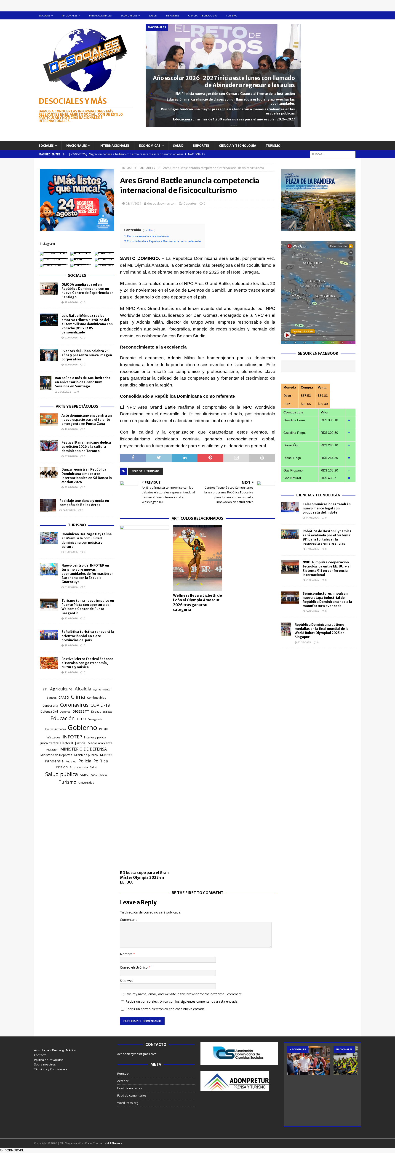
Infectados (54, 737)
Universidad (86, 783)
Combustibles (96, 697)
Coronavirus (74, 704)
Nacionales (69, 15)
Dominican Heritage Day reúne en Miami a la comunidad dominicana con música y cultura (86, 540)
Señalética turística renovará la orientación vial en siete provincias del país (87, 636)
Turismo (231, 15)
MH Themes (114, 1143)
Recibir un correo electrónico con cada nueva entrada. (165, 1009)
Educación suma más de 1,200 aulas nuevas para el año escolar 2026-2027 (234, 119)
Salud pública (61, 774)
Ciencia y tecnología (202, 15)
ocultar (149, 230)
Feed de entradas (129, 1088)
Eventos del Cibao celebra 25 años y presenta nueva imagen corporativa (86, 355)
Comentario (129, 919)
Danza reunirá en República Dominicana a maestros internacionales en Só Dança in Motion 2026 (86, 475)
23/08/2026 (71, 552)
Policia (84, 761)
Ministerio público (86, 755)
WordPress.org (127, 1103)
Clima (78, 696)
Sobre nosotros (45, 1064)
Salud (153, 15)
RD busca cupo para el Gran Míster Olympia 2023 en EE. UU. (144, 877)
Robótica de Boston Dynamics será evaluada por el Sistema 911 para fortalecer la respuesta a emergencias (327, 537)
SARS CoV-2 (89, 775)
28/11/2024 (133, 203)
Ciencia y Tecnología (318, 495)
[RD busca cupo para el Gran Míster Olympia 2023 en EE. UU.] (144, 696)
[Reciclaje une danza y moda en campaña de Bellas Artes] (48, 505)
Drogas (96, 712)
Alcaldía (83, 688)
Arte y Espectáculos (77, 406)
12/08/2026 (71, 429)
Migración (52, 749)
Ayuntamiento (101, 689)
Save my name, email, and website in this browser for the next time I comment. (183, 994)
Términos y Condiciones (50, 1069)
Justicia (80, 743)
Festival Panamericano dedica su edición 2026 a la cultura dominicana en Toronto (86, 446)
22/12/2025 (304, 642)
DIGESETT (80, 711)
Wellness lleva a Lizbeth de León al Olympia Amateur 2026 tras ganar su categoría (197, 602)
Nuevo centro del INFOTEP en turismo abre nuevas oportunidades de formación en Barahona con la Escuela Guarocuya (87, 573)
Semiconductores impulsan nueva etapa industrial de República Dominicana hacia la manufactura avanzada (327, 599)
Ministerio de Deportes (56, 755)
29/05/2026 (71, 364)
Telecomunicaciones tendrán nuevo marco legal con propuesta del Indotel (327, 508)
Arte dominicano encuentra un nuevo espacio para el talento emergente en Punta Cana (86, 419)
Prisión (62, 767)
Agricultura (61, 689)
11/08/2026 (71, 672)
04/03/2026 (312, 611)
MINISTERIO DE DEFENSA (83, 749)
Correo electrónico (134, 967)
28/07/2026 (71, 302)
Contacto (40, 1055)
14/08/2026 (312, 517)
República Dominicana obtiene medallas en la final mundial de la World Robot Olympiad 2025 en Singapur (322, 631)
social (103, 775)
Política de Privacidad (49, 1060)
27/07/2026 (71, 456)
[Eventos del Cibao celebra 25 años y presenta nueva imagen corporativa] (49, 355)
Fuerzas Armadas (55, 729)
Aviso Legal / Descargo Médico (55, 1050)
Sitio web (126, 980)
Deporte (65, 711)
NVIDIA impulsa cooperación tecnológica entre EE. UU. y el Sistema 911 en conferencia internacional (326, 568)
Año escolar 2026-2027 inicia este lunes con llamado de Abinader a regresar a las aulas (224, 82)
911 (45, 689)
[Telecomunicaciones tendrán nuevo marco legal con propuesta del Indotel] (290, 507)
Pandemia (54, 761)
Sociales (44, 15)
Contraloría (50, 705)
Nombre (126, 954)
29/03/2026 (312, 580)
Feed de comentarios (132, 1095)
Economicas (129, 15)
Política (100, 761)
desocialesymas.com (161, 203)
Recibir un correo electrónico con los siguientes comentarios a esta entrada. (181, 1001)
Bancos (51, 698)
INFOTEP (72, 736)
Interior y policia (95, 737)
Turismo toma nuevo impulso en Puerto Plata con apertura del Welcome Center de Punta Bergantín (87, 607)
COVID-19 (100, 705)
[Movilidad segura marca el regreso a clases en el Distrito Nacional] (355, 1060)
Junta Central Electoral (56, 743)
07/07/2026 (71, 337)
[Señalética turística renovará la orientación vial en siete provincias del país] (49, 635)
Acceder (122, 1081)
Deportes (172, 15)
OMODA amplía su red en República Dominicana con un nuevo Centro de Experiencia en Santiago (87, 290)
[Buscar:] (332, 154)
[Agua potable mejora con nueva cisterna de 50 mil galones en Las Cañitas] (308, 1060)
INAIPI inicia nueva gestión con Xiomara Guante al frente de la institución (235, 94)
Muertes (106, 755)
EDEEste (107, 711)
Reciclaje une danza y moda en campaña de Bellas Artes (84, 503)
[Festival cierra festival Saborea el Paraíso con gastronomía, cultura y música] (49, 663)
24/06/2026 (69, 510)
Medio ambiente (100, 743)
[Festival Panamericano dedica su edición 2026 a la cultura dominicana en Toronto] (49, 445)
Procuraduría (79, 767)
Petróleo (71, 761)
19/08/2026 (71, 645)
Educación (63, 718)
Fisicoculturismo (145, 471)
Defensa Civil (49, 712)
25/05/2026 (64, 391)
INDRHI (103, 729)
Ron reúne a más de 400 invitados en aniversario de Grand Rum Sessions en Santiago (82, 382)
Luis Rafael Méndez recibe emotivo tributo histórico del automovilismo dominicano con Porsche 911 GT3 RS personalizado (87, 324)
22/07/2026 (71, 487)
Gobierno (82, 727)
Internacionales (100, 15)
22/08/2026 (71, 618)
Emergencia (95, 719)
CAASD (64, 697)
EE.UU (81, 719)
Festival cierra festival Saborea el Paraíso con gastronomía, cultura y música (87, 663)
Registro (123, 1073)
